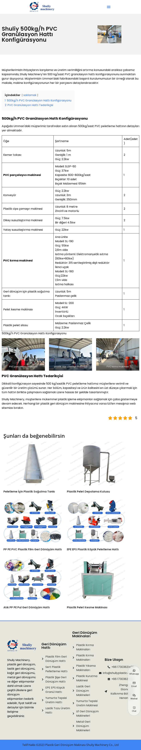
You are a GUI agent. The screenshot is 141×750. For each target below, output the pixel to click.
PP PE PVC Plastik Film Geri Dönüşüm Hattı (32, 549)
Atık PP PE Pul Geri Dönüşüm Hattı (26, 607)
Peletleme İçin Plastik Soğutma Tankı (29, 492)
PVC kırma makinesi (18, 261)
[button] (108, 7)
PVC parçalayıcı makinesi (22, 175)
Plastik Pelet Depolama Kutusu (88, 492)
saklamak (29, 95)
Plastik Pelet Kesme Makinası (87, 607)
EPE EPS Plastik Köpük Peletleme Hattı (93, 549)
